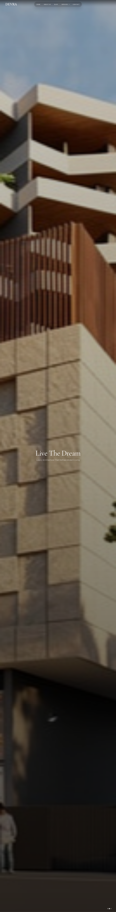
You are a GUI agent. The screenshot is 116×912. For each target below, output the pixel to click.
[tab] (107, 908)
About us (47, 4)
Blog (56, 4)
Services (65, 4)
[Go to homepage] (11, 4)
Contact (76, 4)
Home (38, 4)
